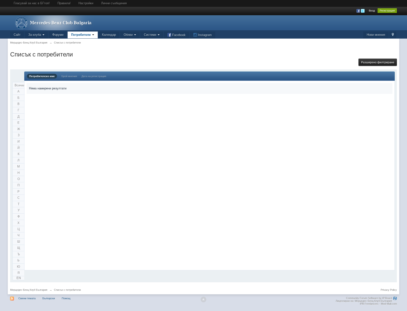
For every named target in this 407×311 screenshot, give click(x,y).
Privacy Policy (389, 289)
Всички (19, 85)
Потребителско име (42, 76)
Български (48, 298)
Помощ (66, 298)
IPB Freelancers (369, 303)
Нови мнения (376, 34)
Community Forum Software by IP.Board (369, 298)
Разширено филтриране (377, 62)
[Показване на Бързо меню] (392, 35)
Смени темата (27, 298)
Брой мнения (69, 76)
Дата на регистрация (93, 76)
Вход (372, 10)
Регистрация (387, 10)
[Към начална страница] (52, 22)
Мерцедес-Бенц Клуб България (28, 289)
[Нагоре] (203, 299)
